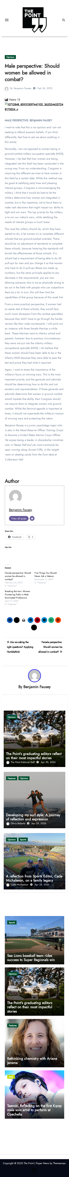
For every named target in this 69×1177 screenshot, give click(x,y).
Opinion (10, 57)
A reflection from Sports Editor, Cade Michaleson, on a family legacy (34, 878)
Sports (23, 839)
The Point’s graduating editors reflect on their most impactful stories (33, 755)
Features (12, 778)
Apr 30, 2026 (48, 762)
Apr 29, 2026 (38, 823)
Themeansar (59, 1163)
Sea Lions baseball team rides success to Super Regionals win (31, 957)
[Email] (32, 518)
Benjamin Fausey (22, 88)
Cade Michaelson (20, 884)
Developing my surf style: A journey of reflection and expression (33, 817)
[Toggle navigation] (6, 20)
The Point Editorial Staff (23, 762)
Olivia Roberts (18, 823)
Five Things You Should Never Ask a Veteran (45, 574)
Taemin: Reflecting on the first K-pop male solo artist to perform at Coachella (34, 1110)
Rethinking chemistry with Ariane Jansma (32, 1060)
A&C (11, 1076)
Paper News (42, 1163)
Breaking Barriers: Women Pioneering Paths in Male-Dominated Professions (17, 594)
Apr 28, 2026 (42, 884)
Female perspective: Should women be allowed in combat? (18, 576)
